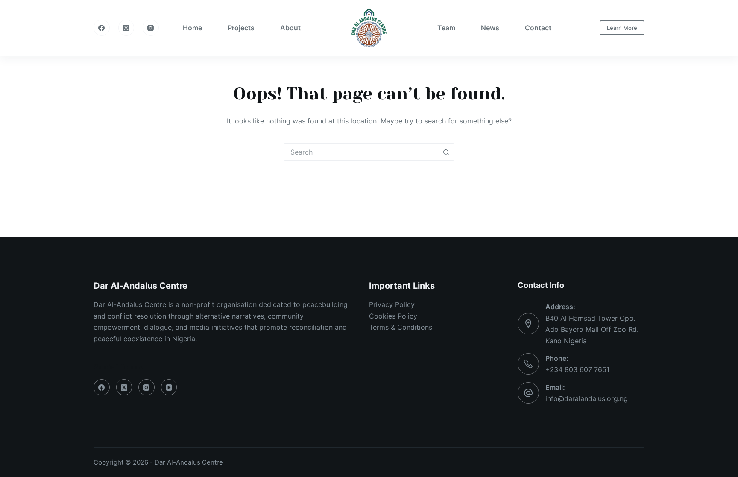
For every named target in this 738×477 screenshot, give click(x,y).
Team (446, 27)
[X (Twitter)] (126, 28)
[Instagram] (151, 28)
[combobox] (361, 152)
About (290, 27)
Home (192, 27)
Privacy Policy (392, 304)
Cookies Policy (393, 316)
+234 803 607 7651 (577, 369)
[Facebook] (102, 28)
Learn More (622, 27)
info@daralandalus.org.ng (586, 398)
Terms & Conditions (400, 327)
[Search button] (446, 152)
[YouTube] (169, 387)
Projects (241, 27)
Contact (538, 27)
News (490, 27)
